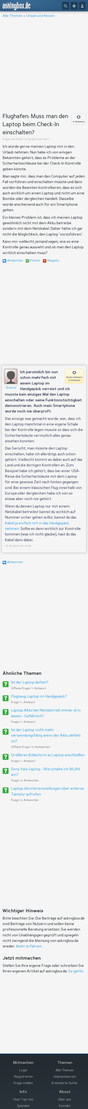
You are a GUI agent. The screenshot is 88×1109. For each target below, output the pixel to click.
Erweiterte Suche (65, 1083)
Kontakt (64, 1106)
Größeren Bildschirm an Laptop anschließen (48, 755)
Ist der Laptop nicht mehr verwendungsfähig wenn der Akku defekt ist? (46, 735)
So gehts (75, 971)
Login (23, 1070)
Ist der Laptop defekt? (29, 682)
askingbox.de (17, 6)
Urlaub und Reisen (40, 16)
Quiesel (11, 387)
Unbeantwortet (64, 1077)
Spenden (23, 1106)
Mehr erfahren (28, 946)
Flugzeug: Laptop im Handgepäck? (39, 696)
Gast (19, 139)
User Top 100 (23, 1099)
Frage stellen (23, 1083)
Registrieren (23, 1077)
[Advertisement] (44, 64)
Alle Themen (13, 16)
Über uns (64, 1099)
